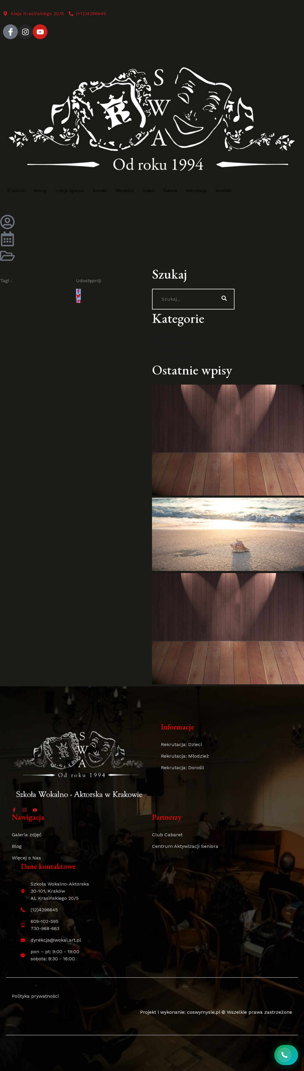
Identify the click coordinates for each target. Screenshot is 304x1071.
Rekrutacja (196, 190)
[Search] (224, 299)
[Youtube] (40, 31)
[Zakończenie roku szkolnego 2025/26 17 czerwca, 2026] (228, 534)
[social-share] (78, 291)
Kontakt (223, 190)
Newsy (40, 190)
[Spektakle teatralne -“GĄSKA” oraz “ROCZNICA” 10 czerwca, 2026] (228, 628)
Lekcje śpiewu (70, 190)
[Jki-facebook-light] (10, 31)
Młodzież (124, 190)
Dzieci (148, 190)
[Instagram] (25, 31)
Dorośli (100, 190)
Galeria (170, 190)
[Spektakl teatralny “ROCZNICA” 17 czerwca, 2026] (228, 440)
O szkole (16, 190)
